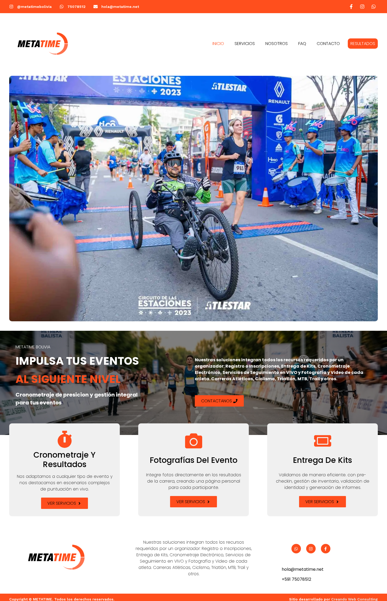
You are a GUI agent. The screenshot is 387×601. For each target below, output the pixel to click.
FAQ (302, 44)
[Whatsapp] (296, 548)
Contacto (328, 44)
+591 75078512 (296, 579)
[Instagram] (311, 548)
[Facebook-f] (325, 548)
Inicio (218, 44)
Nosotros (276, 44)
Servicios (245, 44)
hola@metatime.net (303, 569)
